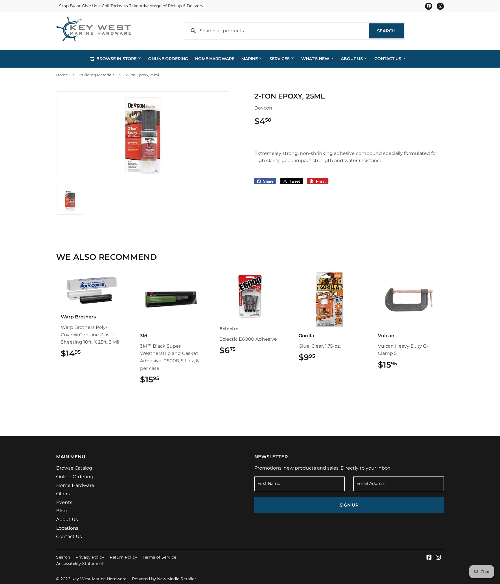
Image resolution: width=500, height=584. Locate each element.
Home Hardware (214, 58)
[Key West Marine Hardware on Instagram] (438, 558)
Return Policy (123, 557)
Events (64, 502)
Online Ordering (168, 58)
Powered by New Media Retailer (164, 578)
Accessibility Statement (80, 563)
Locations (67, 528)
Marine (250, 58)
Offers (63, 493)
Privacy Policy (90, 557)
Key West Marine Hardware (98, 578)
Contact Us (388, 58)
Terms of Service (159, 557)
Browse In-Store (116, 58)
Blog (61, 510)
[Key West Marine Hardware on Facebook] (429, 558)
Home (62, 75)
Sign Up (349, 505)
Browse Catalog (74, 468)
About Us (352, 58)
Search (390, 31)
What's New (315, 58)
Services (280, 58)
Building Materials (96, 75)
